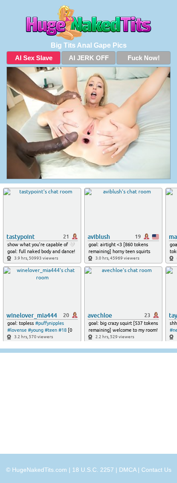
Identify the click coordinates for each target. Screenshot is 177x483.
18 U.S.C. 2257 (93, 469)
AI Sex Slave (33, 57)
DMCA (127, 469)
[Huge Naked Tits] (88, 22)
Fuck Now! (144, 57)
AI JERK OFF (89, 57)
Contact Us (156, 469)
